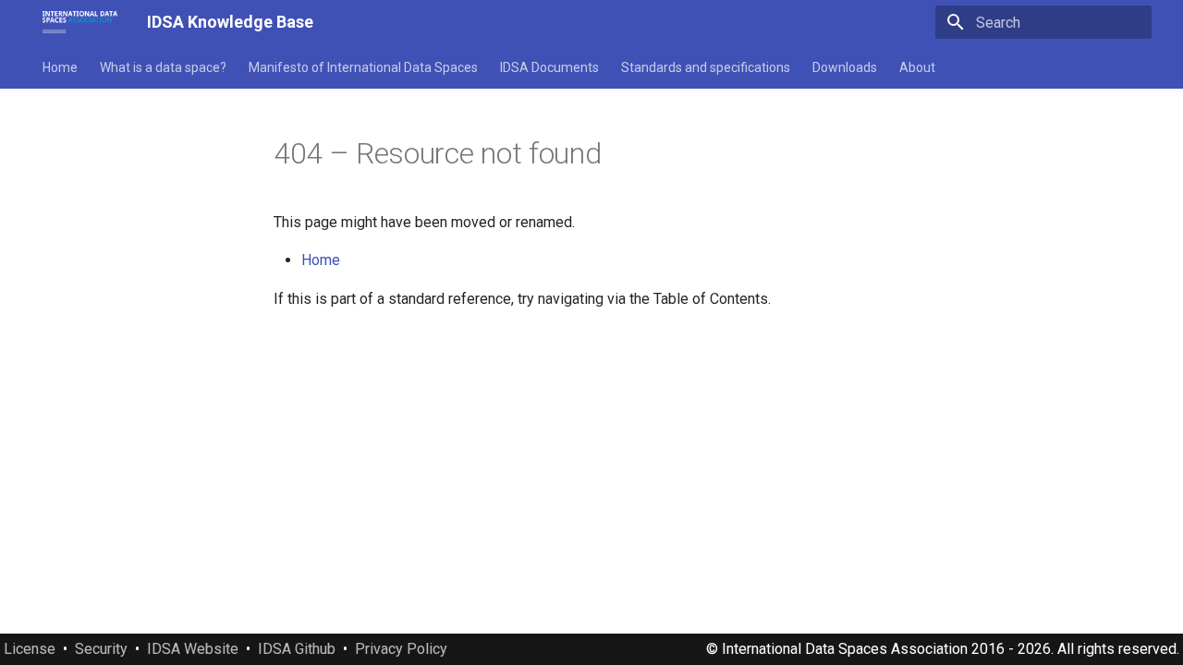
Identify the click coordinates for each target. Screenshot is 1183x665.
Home (60, 67)
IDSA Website (192, 649)
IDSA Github (296, 649)
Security (101, 649)
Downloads (844, 67)
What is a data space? (163, 67)
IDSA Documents (549, 67)
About (917, 67)
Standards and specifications (705, 67)
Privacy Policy (401, 649)
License (29, 649)
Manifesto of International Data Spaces (363, 67)
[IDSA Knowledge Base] (80, 22)
